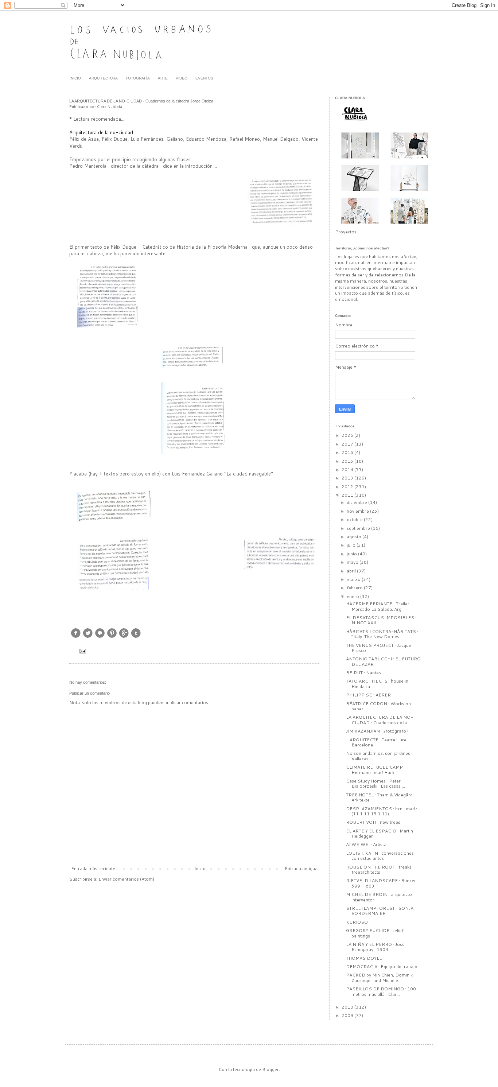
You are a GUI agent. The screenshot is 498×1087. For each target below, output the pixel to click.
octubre (355, 519)
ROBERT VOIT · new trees (373, 822)
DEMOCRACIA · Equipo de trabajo (381, 966)
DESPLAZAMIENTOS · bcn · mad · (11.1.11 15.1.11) (381, 811)
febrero (355, 588)
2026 (348, 435)
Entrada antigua (301, 868)
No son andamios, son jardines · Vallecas (379, 755)
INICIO (75, 78)
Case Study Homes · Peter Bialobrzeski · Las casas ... (375, 783)
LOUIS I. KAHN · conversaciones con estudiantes (380, 855)
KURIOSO (357, 922)
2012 (348, 487)
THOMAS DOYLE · (365, 958)
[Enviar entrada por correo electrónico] (82, 650)
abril (352, 571)
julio (352, 545)
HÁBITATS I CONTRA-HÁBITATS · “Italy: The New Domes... (382, 634)
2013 (348, 478)
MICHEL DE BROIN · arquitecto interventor (379, 896)
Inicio (200, 868)
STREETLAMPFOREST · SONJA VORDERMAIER (379, 910)
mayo (353, 562)
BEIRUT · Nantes (363, 672)
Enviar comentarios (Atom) (126, 879)
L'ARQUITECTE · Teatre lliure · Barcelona (377, 742)
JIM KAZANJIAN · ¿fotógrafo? (377, 731)
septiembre (359, 528)
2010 (348, 1007)
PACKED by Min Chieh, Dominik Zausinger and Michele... (379, 977)
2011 (348, 495)
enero (353, 596)
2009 (348, 1015)
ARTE (163, 78)
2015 (348, 461)
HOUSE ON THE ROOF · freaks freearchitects (379, 869)
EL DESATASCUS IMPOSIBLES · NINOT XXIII (381, 620)
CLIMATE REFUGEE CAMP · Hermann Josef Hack (375, 769)
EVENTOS (204, 78)
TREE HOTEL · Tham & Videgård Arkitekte (379, 797)
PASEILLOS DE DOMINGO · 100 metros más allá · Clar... (381, 991)
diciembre (357, 502)
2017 (348, 444)
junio (352, 554)
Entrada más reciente (93, 868)
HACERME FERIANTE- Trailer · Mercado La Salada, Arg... (379, 606)
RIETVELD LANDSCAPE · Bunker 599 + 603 (381, 883)
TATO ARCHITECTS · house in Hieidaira (377, 683)
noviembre (358, 511)
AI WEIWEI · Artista (366, 844)
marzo (354, 579)
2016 (348, 452)
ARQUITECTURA (103, 78)
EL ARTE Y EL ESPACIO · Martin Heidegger (379, 833)
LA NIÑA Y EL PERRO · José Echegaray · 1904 (375, 946)
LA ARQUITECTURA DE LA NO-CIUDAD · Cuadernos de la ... (379, 719)
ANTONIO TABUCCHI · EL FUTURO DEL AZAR (383, 661)
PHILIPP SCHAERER (368, 695)
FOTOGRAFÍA (138, 78)
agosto (354, 536)
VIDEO (181, 78)
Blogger (270, 1069)
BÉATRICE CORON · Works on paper (378, 706)
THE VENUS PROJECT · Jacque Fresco (378, 647)
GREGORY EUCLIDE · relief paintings (375, 933)
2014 (348, 469)
